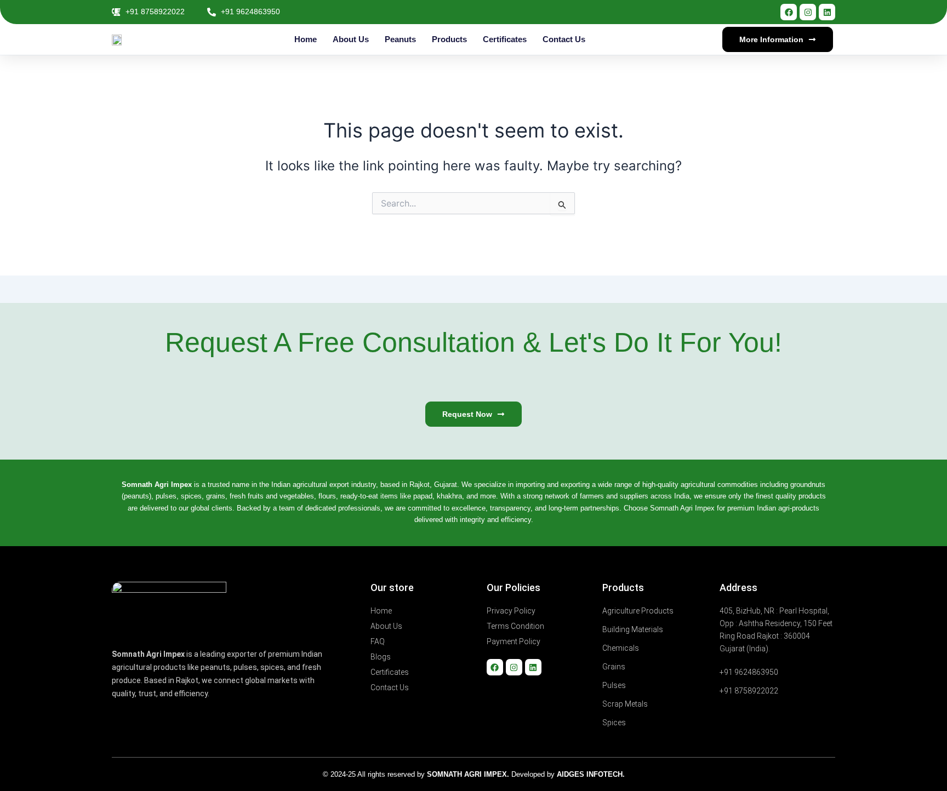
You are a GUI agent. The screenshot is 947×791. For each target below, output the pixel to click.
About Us (351, 39)
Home (305, 39)
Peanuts (400, 39)
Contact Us (564, 39)
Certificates (505, 39)
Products (449, 39)
